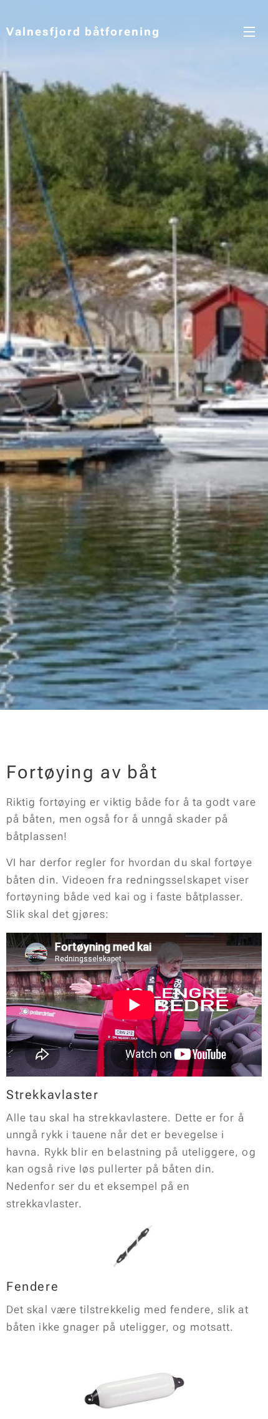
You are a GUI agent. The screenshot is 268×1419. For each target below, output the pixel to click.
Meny (249, 31)
